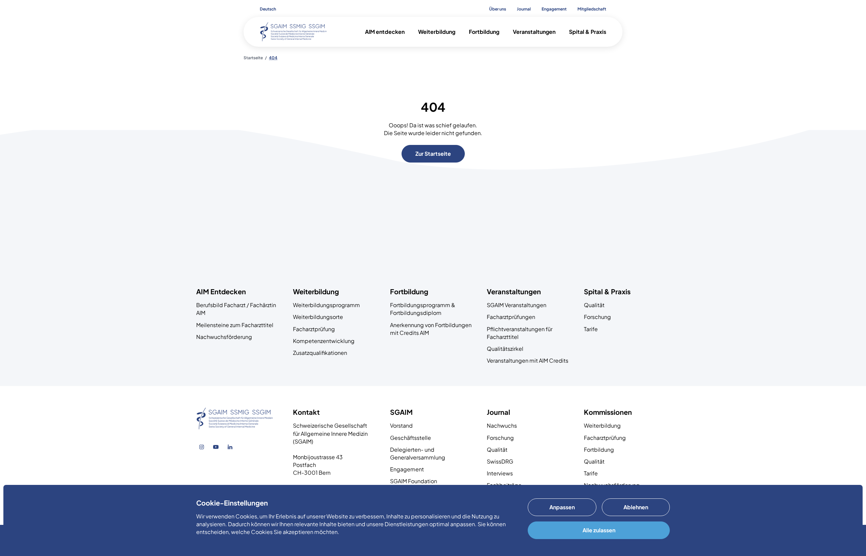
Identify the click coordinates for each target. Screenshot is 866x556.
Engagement (407, 469)
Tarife (591, 329)
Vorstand (401, 425)
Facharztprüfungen (511, 316)
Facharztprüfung (314, 329)
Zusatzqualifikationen (320, 352)
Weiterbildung (602, 425)
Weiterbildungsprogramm (326, 304)
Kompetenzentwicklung (324, 340)
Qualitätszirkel (505, 348)
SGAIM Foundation (413, 481)
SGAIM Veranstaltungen (516, 304)
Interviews (500, 473)
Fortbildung (599, 449)
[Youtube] (215, 447)
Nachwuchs (502, 425)
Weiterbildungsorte (318, 316)
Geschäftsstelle (410, 437)
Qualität (594, 304)
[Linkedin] (230, 447)
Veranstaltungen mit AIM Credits (527, 360)
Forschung (597, 316)
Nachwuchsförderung (224, 336)
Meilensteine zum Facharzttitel (234, 324)
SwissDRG (500, 461)
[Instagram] (201, 447)
